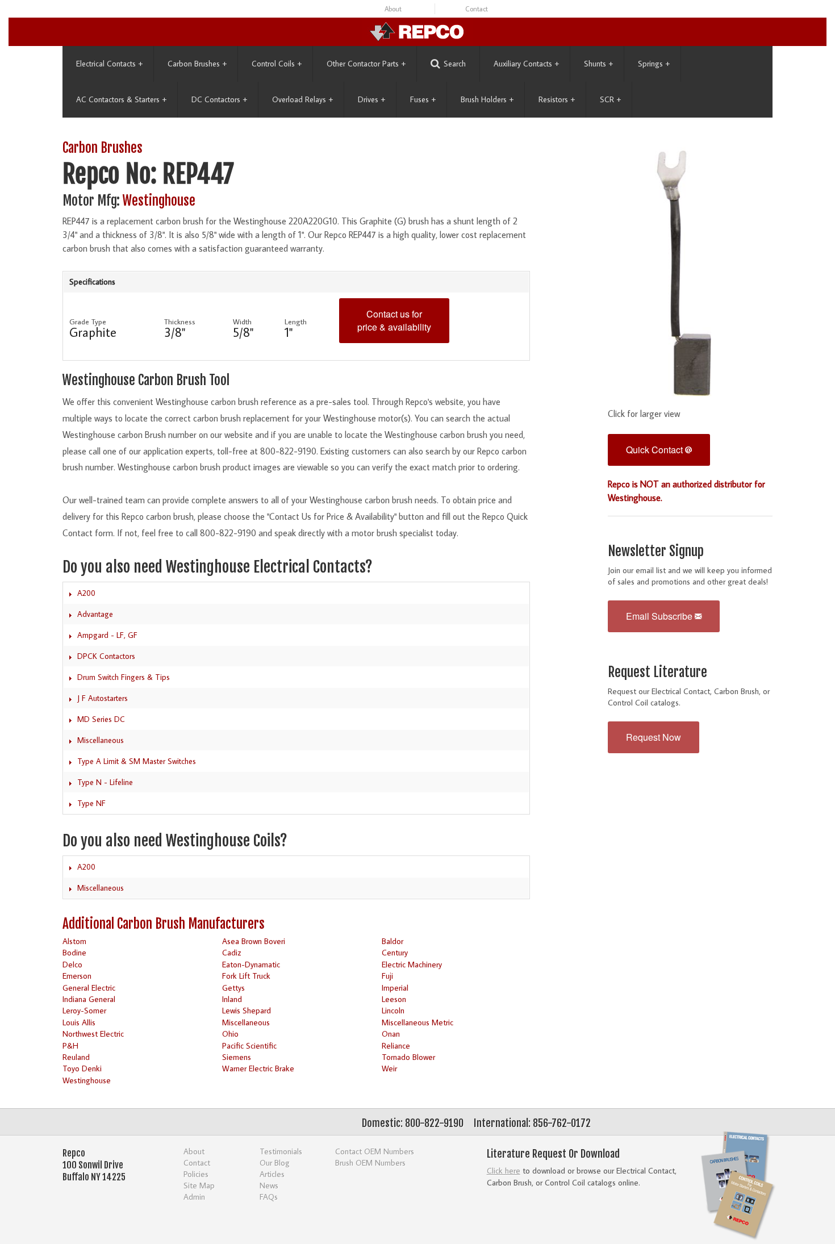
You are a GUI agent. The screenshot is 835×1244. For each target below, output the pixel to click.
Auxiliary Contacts (526, 64)
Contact (476, 9)
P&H (70, 1045)
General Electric (88, 987)
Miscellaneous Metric (417, 1022)
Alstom (74, 941)
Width (242, 321)
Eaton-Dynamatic (251, 964)
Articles (272, 1173)
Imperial (395, 987)
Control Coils (277, 64)
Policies (195, 1173)
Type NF (91, 803)
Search (455, 64)
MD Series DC (101, 719)
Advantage (95, 614)
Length (296, 321)
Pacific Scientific (249, 1045)
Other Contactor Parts (366, 64)
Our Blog (275, 1162)
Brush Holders (487, 99)
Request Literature (657, 672)
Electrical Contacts (109, 64)
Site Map (199, 1185)
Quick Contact (655, 449)
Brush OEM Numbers (370, 1162)
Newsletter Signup (656, 551)
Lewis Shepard (246, 1010)
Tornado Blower (408, 1056)
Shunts (598, 64)
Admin (194, 1196)
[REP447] (690, 271)
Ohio (230, 1033)
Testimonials (281, 1151)
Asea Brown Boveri (253, 941)
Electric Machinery (412, 964)
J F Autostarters (102, 698)
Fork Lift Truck (246, 975)
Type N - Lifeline (105, 782)
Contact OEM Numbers (374, 1151)
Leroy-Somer (84, 1010)
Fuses (423, 99)
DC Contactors (219, 99)
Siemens (236, 1056)
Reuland (76, 1056)
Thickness (179, 321)
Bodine (74, 952)
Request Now (653, 737)
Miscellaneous (100, 740)
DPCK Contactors (106, 656)
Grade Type (87, 321)
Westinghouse (159, 201)
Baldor (392, 941)
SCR (610, 99)
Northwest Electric (93, 1033)
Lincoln (393, 1010)
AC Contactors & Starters (121, 99)
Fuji (387, 975)
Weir (389, 1068)
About (393, 9)
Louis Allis (78, 1022)
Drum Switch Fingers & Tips (123, 677)
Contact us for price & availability (394, 320)
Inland (232, 998)
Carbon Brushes (197, 64)
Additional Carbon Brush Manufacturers (163, 924)
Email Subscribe (660, 616)
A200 (86, 593)
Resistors (556, 99)
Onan (391, 1033)
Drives (371, 99)
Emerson (76, 975)
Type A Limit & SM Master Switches (136, 761)
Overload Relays (302, 99)
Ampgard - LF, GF (107, 635)
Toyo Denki (82, 1068)
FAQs (269, 1196)
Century (395, 952)
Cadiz (231, 952)
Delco (72, 964)
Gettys (233, 987)
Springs (654, 64)
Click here (503, 1170)
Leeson (394, 998)
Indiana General (88, 998)
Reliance (396, 1045)
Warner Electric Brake (258, 1068)
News (269, 1185)
